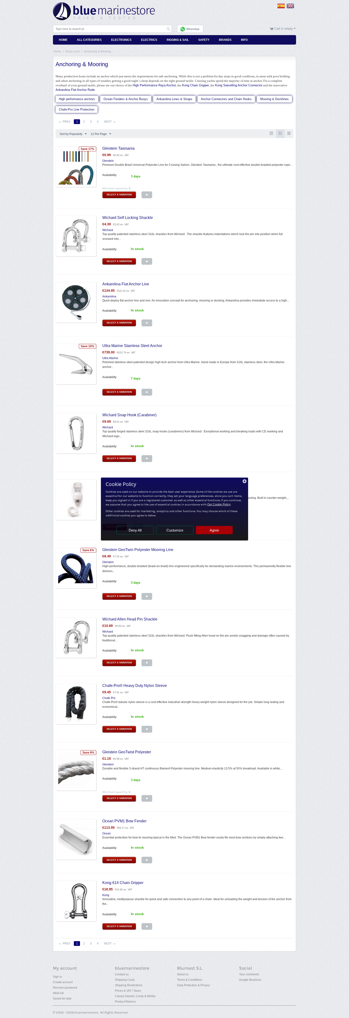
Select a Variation (119, 194)
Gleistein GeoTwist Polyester (126, 752)
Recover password (65, 987)
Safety (203, 40)
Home (63, 40)
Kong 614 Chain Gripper (122, 883)
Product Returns (125, 1001)
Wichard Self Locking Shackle (127, 218)
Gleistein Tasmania (118, 148)
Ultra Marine (110, 358)
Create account (63, 982)
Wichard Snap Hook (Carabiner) (129, 415)
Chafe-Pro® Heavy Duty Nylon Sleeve (134, 686)
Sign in (57, 976)
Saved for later (62, 998)
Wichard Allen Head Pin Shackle (129, 619)
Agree (214, 530)
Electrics (149, 40)
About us (183, 974)
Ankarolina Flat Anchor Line (125, 284)
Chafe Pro (108, 698)
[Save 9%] (76, 770)
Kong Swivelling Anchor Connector (238, 85)
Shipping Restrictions (128, 985)
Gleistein (108, 160)
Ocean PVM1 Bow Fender (124, 821)
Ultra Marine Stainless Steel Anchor (132, 346)
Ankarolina (109, 296)
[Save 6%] (76, 568)
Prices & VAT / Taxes (128, 990)
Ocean (106, 833)
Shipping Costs (125, 979)
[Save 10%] (76, 364)
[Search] (168, 29)
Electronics (121, 40)
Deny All (135, 530)
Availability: (109, 175)
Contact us (122, 974)
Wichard (107, 230)
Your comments (249, 974)
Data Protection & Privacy (193, 985)
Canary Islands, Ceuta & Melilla (135, 996)
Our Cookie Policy (219, 504)
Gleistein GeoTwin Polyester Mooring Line (137, 550)
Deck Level (72, 51)
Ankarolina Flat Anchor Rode (75, 90)
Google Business (250, 979)
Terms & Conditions (189, 979)
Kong (105, 895)
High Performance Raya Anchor (154, 85)
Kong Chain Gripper (195, 85)
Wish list (58, 993)
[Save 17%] (76, 166)
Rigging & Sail (178, 40)
